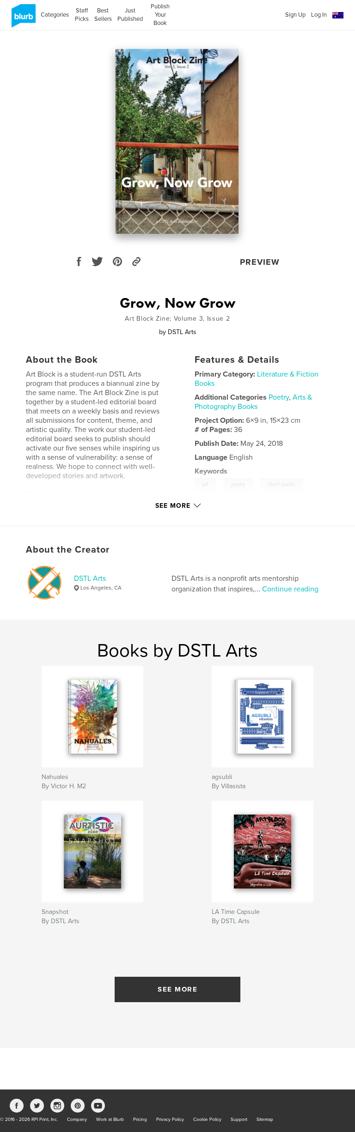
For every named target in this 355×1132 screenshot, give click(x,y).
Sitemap (265, 1119)
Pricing (140, 1119)
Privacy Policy (170, 1119)
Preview (260, 262)
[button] (337, 15)
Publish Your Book (160, 15)
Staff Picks (81, 15)
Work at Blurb (110, 1119)
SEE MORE (177, 989)
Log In (319, 14)
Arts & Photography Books (253, 402)
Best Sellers (103, 15)
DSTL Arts (90, 578)
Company (77, 1119)
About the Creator (68, 549)
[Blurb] (22, 19)
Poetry (279, 397)
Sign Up (295, 14)
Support (239, 1119)
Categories (55, 14)
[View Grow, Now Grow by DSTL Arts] (177, 141)
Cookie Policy (207, 1119)
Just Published (130, 15)
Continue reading (290, 589)
